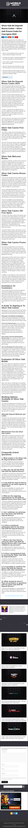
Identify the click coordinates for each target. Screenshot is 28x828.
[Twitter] (16, 813)
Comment (4, 751)
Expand (9, 77)
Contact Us (17, 823)
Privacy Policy (11, 823)
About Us (22, 823)
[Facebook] (14, 813)
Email (3, 769)
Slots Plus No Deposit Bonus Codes (14, 596)
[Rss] (11, 813)
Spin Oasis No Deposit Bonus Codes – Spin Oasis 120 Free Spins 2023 (18, 625)
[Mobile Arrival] (14, 4)
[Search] (23, 787)
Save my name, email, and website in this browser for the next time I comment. (13, 778)
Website (3, 773)
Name (3, 764)
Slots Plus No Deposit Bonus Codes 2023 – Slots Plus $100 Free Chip (9, 620)
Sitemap (6, 823)
